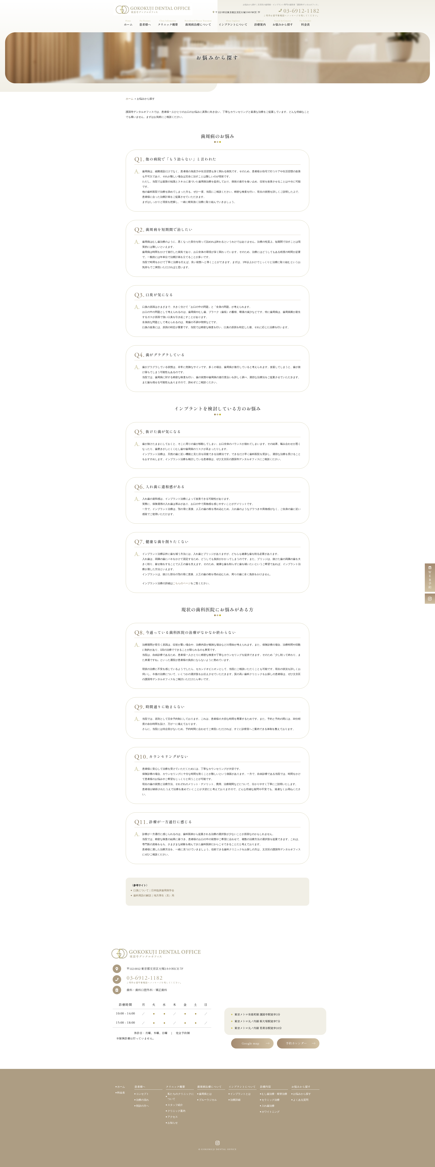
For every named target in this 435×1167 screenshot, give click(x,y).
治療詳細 (235, 1099)
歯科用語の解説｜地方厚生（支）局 (153, 895)
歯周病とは (205, 1093)
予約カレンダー (296, 1043)
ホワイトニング (271, 1111)
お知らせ (173, 1122)
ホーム (128, 23)
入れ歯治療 (268, 1105)
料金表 (305, 23)
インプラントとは (240, 1093)
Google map (250, 1043)
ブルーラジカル (208, 1099)
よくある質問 (300, 1099)
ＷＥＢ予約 (429, 580)
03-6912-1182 (154, 979)
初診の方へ (142, 1105)
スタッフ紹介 (175, 1104)
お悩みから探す (302, 1093)
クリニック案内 (176, 1110)
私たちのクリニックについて (181, 1096)
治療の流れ (142, 1099)
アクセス (173, 1116)
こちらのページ (182, 583)
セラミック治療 (271, 1099)
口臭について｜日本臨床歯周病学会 (153, 890)
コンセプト (142, 1093)
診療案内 (260, 23)
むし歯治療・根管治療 (274, 1093)
